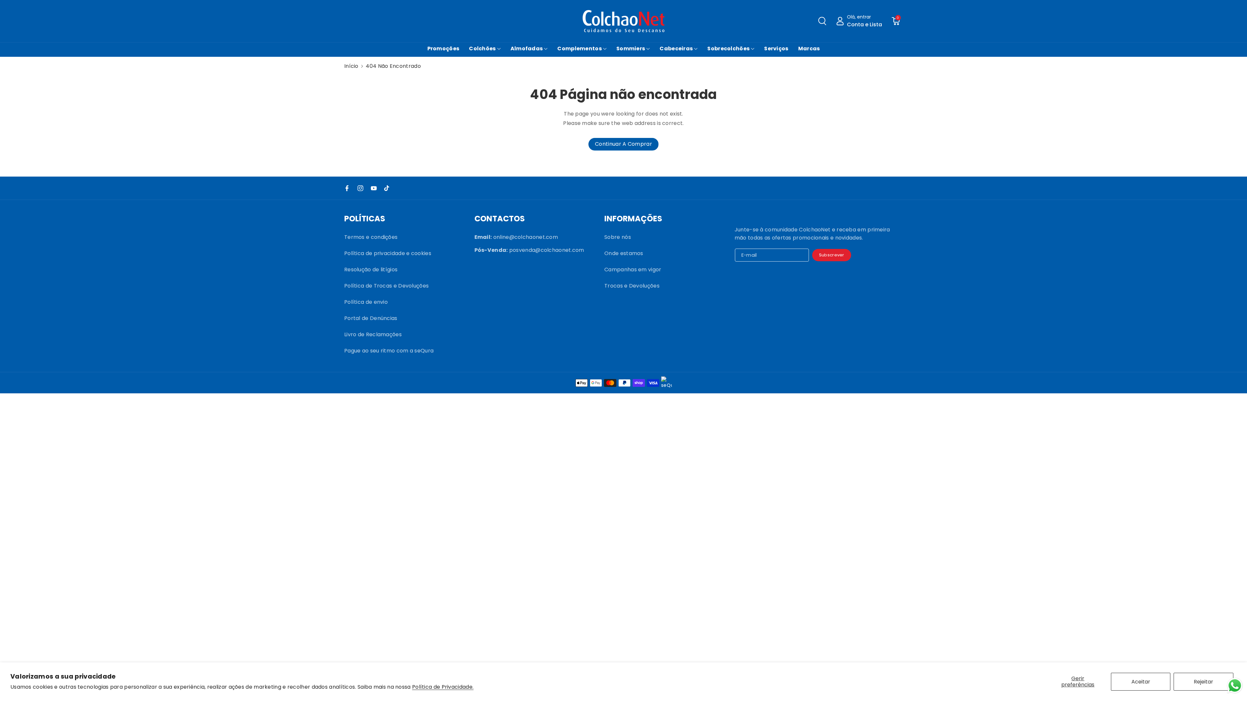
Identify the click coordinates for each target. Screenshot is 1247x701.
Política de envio (366, 302)
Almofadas (526, 48)
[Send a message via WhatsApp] (1235, 686)
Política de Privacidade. (442, 687)
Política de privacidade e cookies (387, 253)
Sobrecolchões (728, 48)
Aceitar (1140, 681)
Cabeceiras (676, 48)
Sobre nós (617, 237)
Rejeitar (1203, 681)
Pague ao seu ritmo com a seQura (389, 350)
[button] (822, 21)
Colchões (482, 48)
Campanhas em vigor (632, 269)
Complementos (579, 48)
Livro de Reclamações (373, 334)
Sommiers (630, 48)
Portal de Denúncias (370, 318)
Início (351, 66)
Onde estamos (623, 253)
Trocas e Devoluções (632, 285)
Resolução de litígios (370, 269)
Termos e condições (370, 237)
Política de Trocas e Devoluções (386, 285)
